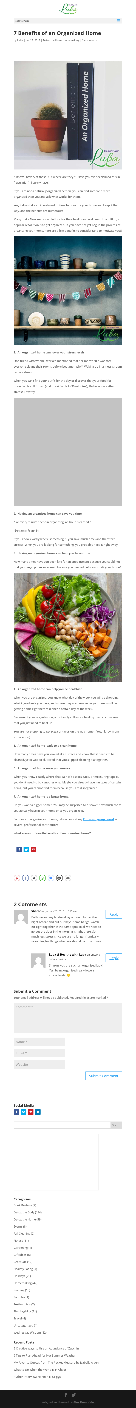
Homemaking (71, 40)
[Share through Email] (68, 878)
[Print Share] (59, 878)
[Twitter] (23, 1112)
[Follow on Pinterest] (33, 849)
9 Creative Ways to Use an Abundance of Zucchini (47, 1348)
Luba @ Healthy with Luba (67, 954)
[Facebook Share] (25, 878)
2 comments (89, 40)
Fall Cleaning (22, 1234)
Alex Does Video (84, 1402)
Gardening (21, 1248)
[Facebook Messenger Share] (51, 878)
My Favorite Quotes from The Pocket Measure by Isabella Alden (56, 1363)
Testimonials (22, 1304)
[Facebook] (16, 1112)
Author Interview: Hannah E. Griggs (37, 1377)
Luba (20, 40)
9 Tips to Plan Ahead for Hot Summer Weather (45, 1355)
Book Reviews (23, 1205)
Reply (113, 914)
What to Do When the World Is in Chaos (40, 1370)
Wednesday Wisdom (27, 1332)
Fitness (18, 1241)
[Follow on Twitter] (26, 849)
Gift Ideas (20, 1255)
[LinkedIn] (38, 1112)
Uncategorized (23, 1325)
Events (18, 1226)
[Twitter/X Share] (34, 878)
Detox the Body (24, 1212)
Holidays (19, 1276)
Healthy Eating (23, 1269)
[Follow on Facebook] (19, 849)
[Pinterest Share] (17, 878)
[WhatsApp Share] (42, 878)
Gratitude (20, 1262)
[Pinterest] (30, 1112)
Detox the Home (52, 40)
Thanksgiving (22, 1311)
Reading (19, 1290)
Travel (18, 1318)
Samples (19, 1297)
